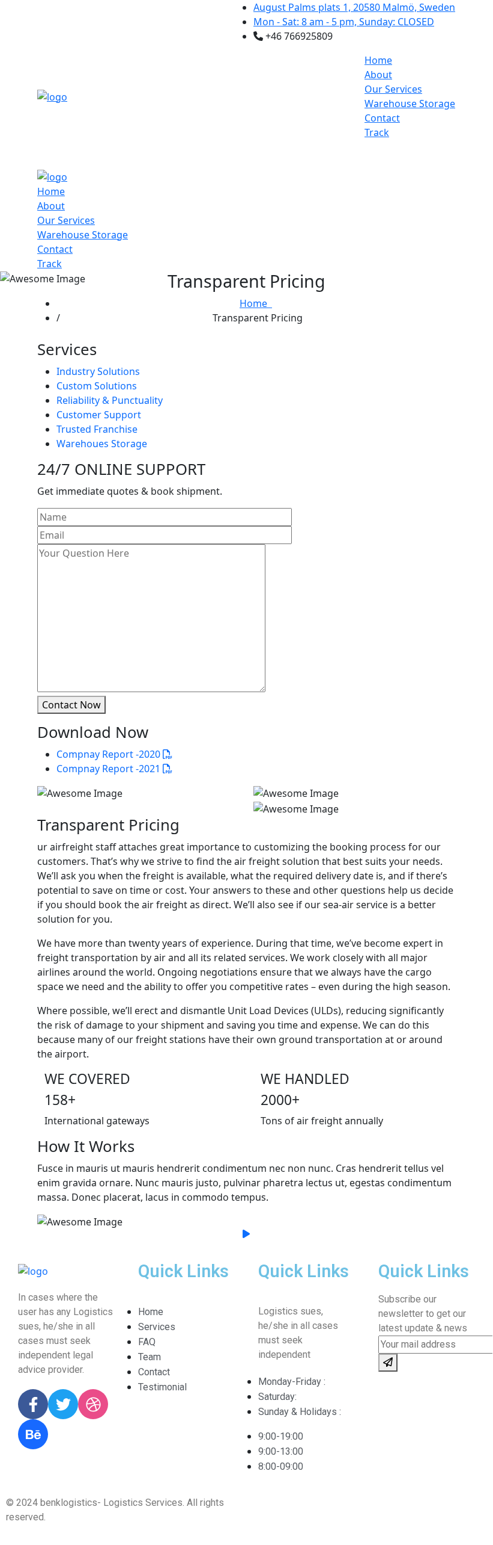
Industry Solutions (98, 371)
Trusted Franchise (97, 429)
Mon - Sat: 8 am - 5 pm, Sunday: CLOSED (343, 21)
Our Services (393, 89)
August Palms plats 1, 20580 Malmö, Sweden (354, 7)
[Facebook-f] (33, 1404)
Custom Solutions (96, 385)
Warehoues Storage (101, 443)
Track (376, 132)
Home (378, 60)
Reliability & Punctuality (109, 400)
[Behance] (33, 1434)
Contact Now (71, 704)
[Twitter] (63, 1404)
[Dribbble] (93, 1404)
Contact (382, 118)
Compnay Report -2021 (109, 768)
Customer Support (98, 414)
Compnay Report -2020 (109, 754)
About (378, 74)
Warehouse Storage (409, 103)
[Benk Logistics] (52, 95)
